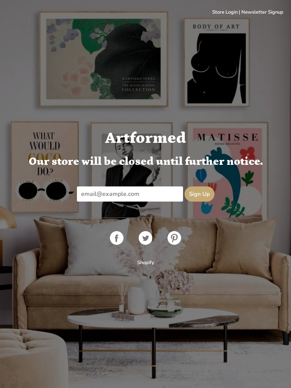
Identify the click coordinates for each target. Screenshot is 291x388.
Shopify (145, 262)
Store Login (225, 12)
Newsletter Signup (262, 12)
